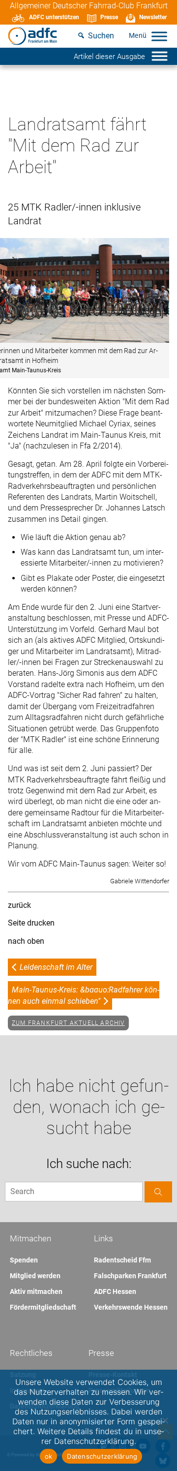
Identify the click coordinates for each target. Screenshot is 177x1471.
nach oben (26, 941)
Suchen (101, 35)
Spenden (24, 1260)
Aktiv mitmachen (36, 1291)
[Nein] (165, 1420)
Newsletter (153, 17)
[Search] (158, 1191)
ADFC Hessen (115, 1291)
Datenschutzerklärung (102, 1456)
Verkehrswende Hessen (131, 1307)
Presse (109, 17)
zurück (19, 905)
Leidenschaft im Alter (56, 967)
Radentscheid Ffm (122, 1260)
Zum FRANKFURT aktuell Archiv (68, 1023)
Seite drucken (31, 923)
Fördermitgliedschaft (43, 1307)
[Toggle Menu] (159, 36)
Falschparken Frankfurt (130, 1276)
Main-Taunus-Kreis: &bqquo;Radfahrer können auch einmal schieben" (83, 995)
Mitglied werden (35, 1276)
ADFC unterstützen (54, 17)
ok (49, 1456)
